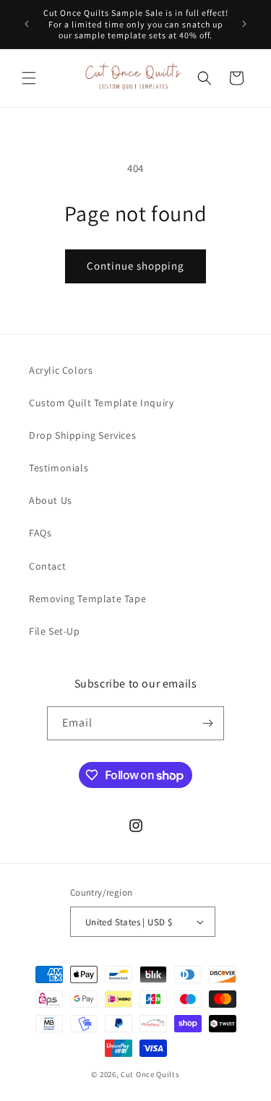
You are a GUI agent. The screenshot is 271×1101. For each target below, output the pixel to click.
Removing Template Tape (87, 598)
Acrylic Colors (61, 370)
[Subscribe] (207, 723)
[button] (29, 78)
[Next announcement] (244, 24)
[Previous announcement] (27, 24)
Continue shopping (135, 266)
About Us (50, 500)
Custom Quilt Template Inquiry (101, 402)
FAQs (40, 532)
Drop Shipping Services (82, 435)
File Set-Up (54, 631)
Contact (47, 566)
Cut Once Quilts (150, 1074)
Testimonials (58, 467)
